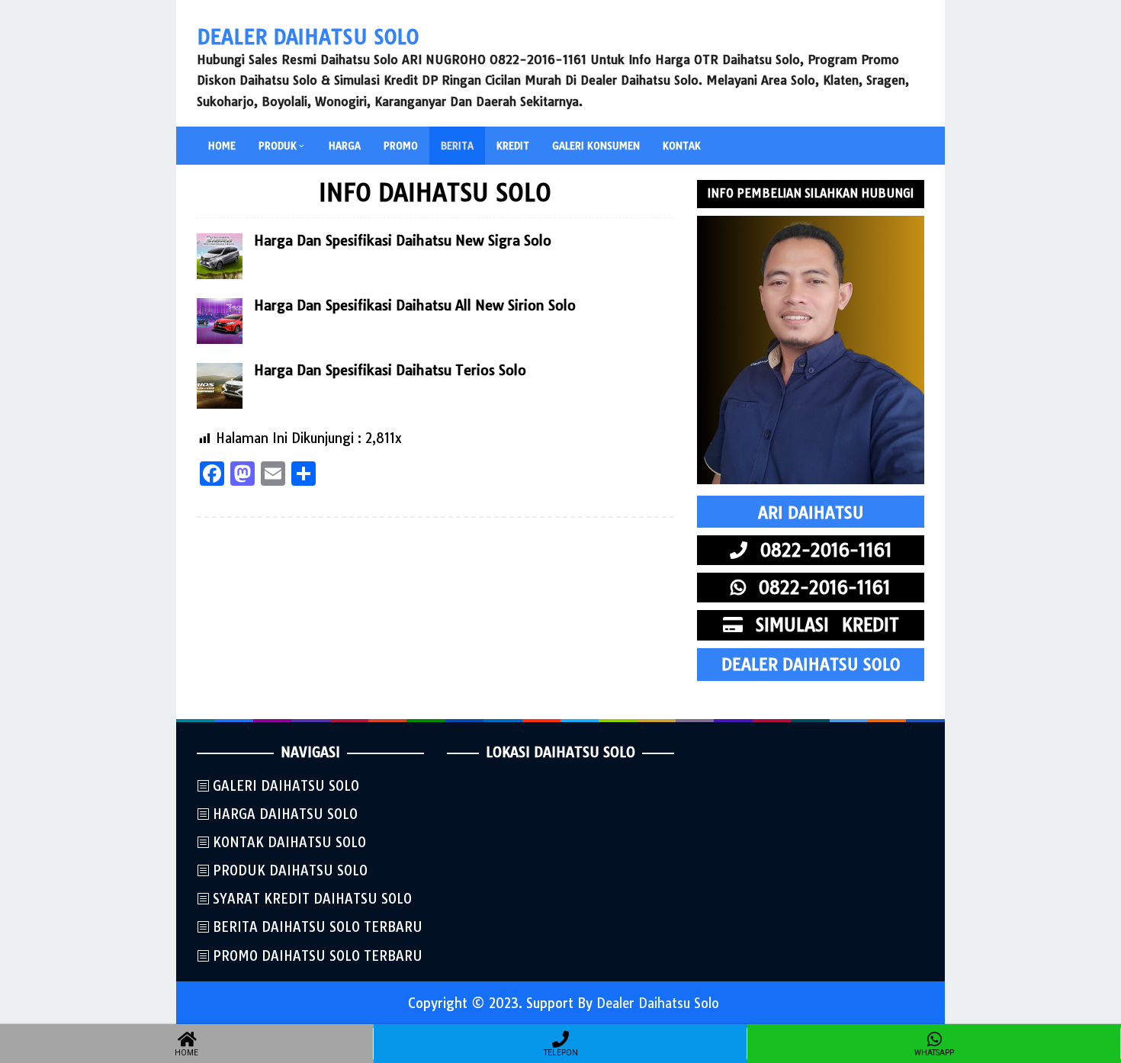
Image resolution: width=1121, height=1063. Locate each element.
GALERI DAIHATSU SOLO (286, 786)
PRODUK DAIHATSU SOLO (290, 870)
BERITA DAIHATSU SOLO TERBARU (317, 927)
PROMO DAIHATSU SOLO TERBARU (317, 956)
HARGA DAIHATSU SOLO (285, 814)
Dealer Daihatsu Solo (308, 37)
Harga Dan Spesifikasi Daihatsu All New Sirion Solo (415, 305)
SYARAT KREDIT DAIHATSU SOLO (312, 899)
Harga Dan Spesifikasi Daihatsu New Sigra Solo (402, 240)
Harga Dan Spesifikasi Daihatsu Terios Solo (390, 370)
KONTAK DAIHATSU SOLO (289, 842)
